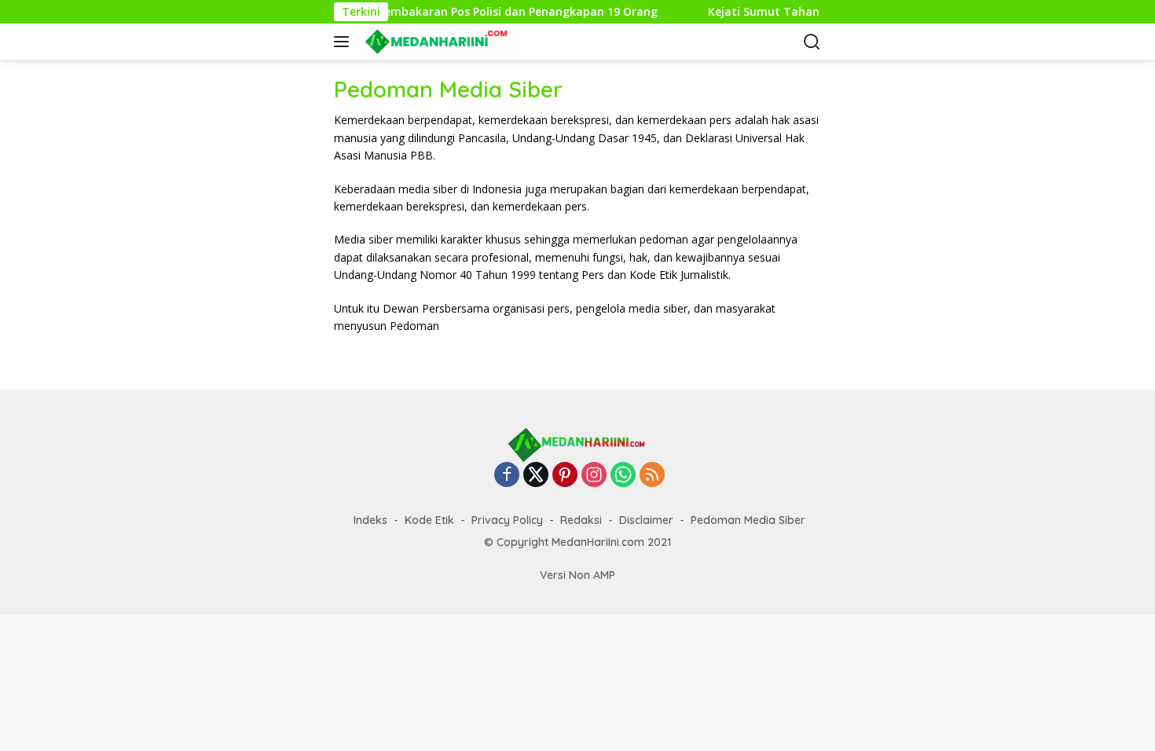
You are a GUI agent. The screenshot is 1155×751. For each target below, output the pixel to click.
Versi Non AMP (577, 575)
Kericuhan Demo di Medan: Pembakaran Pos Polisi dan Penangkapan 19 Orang (429, 12)
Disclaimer (646, 520)
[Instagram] (594, 475)
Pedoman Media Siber (748, 520)
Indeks (370, 520)
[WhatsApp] (623, 475)
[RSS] (652, 475)
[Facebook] (506, 475)
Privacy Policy (507, 520)
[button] (344, 41)
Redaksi (581, 520)
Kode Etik (429, 520)
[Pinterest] (565, 475)
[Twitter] (535, 475)
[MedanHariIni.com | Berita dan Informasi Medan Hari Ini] (439, 41)
